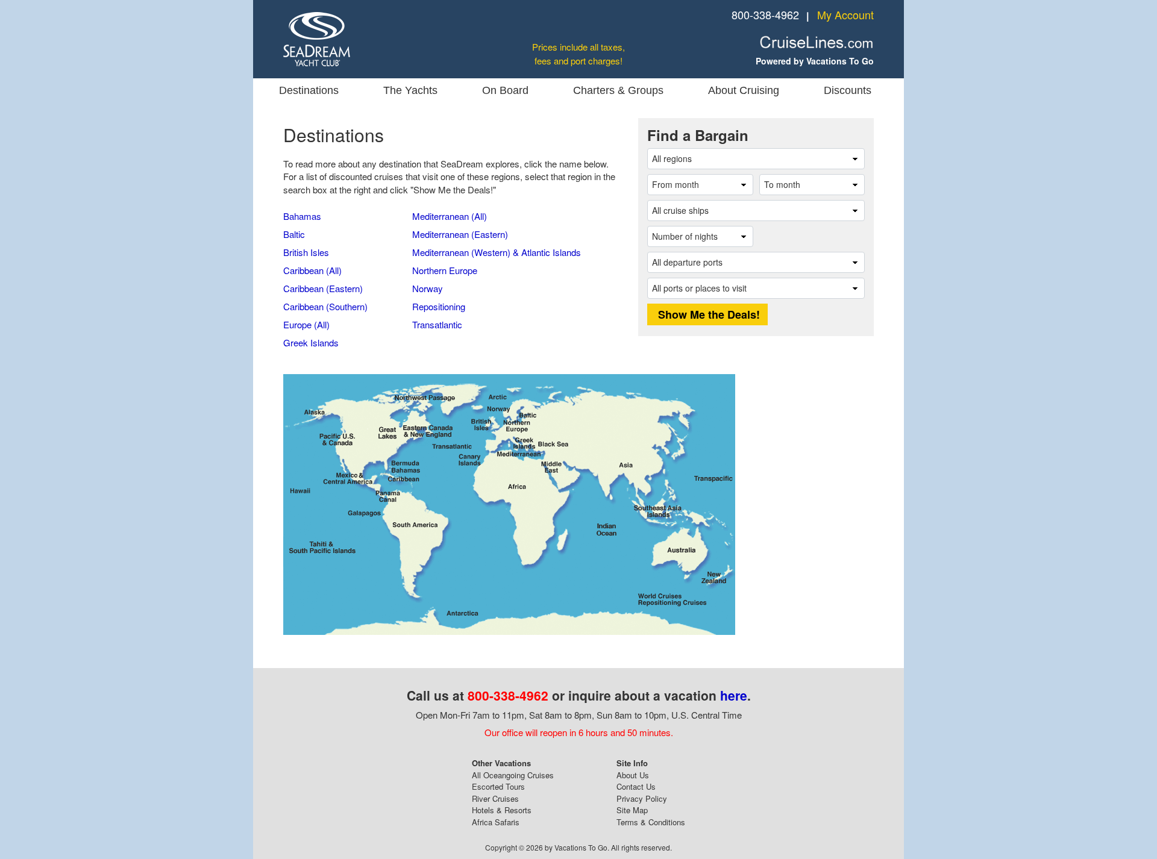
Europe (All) (306, 324)
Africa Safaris (495, 822)
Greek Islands (311, 342)
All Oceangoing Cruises (513, 775)
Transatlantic (437, 324)
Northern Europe (444, 270)
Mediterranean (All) (449, 216)
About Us (632, 775)
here (733, 695)
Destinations (309, 90)
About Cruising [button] (743, 90)
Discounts (847, 90)
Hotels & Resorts (501, 810)
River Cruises (495, 798)
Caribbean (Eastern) (323, 288)
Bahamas (302, 216)
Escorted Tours (498, 786)
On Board (505, 90)
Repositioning (438, 306)
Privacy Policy (641, 798)
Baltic (294, 234)
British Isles (306, 252)
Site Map (632, 810)
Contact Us (636, 786)
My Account (845, 14)
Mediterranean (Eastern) (460, 234)
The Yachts (410, 90)
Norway (427, 288)
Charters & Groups (618, 90)
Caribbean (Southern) (325, 306)
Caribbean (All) (312, 270)
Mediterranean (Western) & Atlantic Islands (496, 252)
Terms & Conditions (650, 822)
